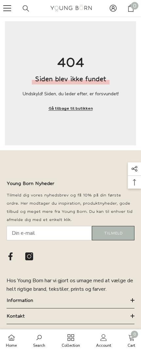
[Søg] (26, 8)
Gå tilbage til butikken (71, 108)
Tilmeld (113, 233)
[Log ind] (113, 8)
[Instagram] (29, 256)
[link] (39, 340)
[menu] (7, 8)
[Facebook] (10, 256)
